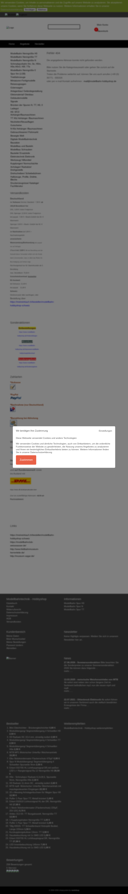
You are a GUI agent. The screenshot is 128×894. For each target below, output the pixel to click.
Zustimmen (26, 459)
